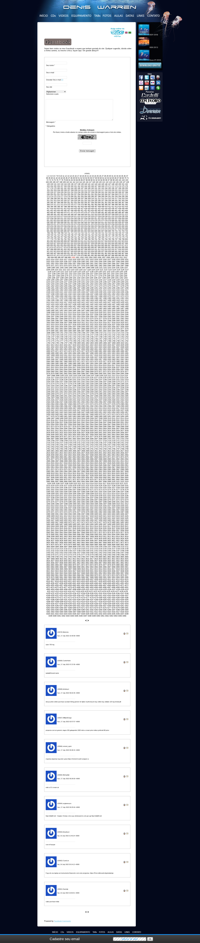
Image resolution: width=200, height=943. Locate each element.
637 (61, 227)
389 (116, 205)
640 (72, 227)
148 (112, 184)
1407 (105, 300)
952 (72, 253)
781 (61, 239)
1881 (100, 351)
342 (119, 200)
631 (123, 225)
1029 (118, 259)
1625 (61, 325)
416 (126, 207)
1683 (65, 331)
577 (102, 221)
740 (85, 235)
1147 (49, 274)
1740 (65, 337)
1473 (61, 308)
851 (55, 245)
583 (123, 221)
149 (116, 184)
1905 (122, 353)
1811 (126, 343)
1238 (113, 282)
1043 (96, 262)
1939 (105, 357)
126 (120, 182)
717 (89, 233)
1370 (109, 296)
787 (82, 239)
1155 (83, 274)
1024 (96, 259)
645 (89, 227)
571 (82, 221)
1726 (87, 335)
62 (106, 178)
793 (102, 239)
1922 (113, 355)
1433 (52, 304)
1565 (48, 319)
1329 (96, 292)
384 (99, 205)
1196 (95, 278)
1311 (100, 290)
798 (119, 239)
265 (102, 194)
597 (89, 223)
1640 (126, 325)
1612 (87, 323)
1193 (83, 278)
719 (95, 233)
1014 (52, 259)
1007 (104, 257)
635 (55, 227)
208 (72, 190)
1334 (118, 292)
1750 (109, 337)
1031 (126, 259)
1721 (65, 335)
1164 (121, 274)
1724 (79, 335)
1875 (74, 351)
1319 (52, 292)
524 (85, 217)
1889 (52, 353)
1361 (70, 296)
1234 (96, 282)
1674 (109, 329)
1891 (61, 353)
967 (123, 253)
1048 (118, 262)
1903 (113, 353)
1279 (126, 286)
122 (107, 182)
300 (58, 198)
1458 (79, 306)
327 (68, 200)
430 (92, 209)
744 (99, 235)
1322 (65, 292)
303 (68, 198)
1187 (57, 278)
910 (92, 249)
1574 (87, 319)
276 (58, 196)
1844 (105, 347)
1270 (87, 286)
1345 (83, 294)
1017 (65, 259)
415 (123, 207)
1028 (113, 259)
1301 (57, 290)
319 (123, 198)
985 (102, 255)
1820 (83, 345)
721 (102, 233)
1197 (100, 278)
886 (92, 247)
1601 (122, 321)
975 (68, 255)
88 (87, 180)
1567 (57, 319)
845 (116, 243)
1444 (100, 304)
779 (55, 239)
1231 (83, 282)
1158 (96, 274)
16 (76, 176)
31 (112, 176)
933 (89, 251)
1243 (52, 284)
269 (116, 194)
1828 (118, 345)
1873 (65, 351)
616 (72, 225)
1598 (109, 321)
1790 (118, 341)
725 (116, 233)
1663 (61, 329)
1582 (122, 319)
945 (48, 253)
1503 (109, 310)
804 (58, 241)
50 (76, 178)
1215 (96, 280)
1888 (48, 353)
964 (112, 253)
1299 (48, 290)
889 (102, 247)
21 (88, 176)
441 (48, 211)
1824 (100, 345)
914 (106, 249)
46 (66, 178)
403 (82, 207)
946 (51, 253)
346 (51, 202)
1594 (92, 321)
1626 (65, 325)
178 (51, 188)
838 (92, 243)
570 (78, 221)
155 (55, 186)
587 (55, 223)
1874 (70, 351)
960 (99, 253)
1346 (87, 294)
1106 (122, 268)
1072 (57, 266)
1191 (74, 278)
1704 (74, 333)
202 (51, 190)
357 (89, 202)
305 (75, 198)
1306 (79, 290)
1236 (105, 282)
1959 (109, 359)
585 (48, 223)
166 (92, 186)
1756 (52, 339)
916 (112, 249)
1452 (52, 306)
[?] (62, 80)
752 (126, 235)
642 (78, 227)
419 (55, 209)
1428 (113, 302)
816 (99, 241)
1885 (118, 351)
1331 (105, 292)
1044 (100, 262)
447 (68, 211)
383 (95, 205)
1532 (70, 314)
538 (51, 219)
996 (59, 257)
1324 (74, 292)
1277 (118, 286)
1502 (105, 310)
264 (99, 194)
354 (78, 202)
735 (68, 235)
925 (61, 251)
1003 (86, 257)
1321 (61, 292)
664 (72, 229)
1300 (53, 290)
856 (72, 245)
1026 (105, 259)
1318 (48, 292)
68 (120, 178)
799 (123, 239)
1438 (74, 304)
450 (78, 211)
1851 (52, 349)
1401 (79, 300)
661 (61, 229)
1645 (65, 327)
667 (82, 229)
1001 (77, 257)
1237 (109, 282)
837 (89, 243)
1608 (70, 323)
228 (58, 192)
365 (116, 202)
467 (55, 213)
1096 (79, 268)
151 (123, 184)
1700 (57, 333)
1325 (79, 292)
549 (89, 219)
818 (106, 241)
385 (102, 205)
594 (78, 223)
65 (113, 178)
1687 (83, 331)
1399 (70, 300)
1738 (57, 337)
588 (58, 223)
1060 (87, 264)
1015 (57, 259)
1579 (109, 319)
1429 (118, 302)
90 (92, 180)
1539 (100, 314)
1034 (57, 262)
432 (99, 209)
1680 (52, 331)
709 (62, 233)
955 (82, 253)
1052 (52, 264)
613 (61, 225)
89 (89, 180)
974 (65, 255)
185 (75, 188)
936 (99, 251)
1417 (65, 302)
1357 (52, 296)
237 (89, 192)
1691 (100, 331)
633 (48, 227)
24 (95, 176)
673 (102, 229)
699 (109, 231)
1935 (87, 357)
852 (58, 245)
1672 (100, 329)
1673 (105, 329)
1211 (79, 280)
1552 (74, 317)
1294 (109, 288)
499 (82, 215)
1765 (92, 339)
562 (51, 221)
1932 (74, 357)
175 (123, 186)
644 (85, 227)
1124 (114, 270)
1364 (83, 296)
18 (80, 176)
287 (95, 196)
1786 (100, 341)
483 (109, 213)
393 (48, 207)
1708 (92, 333)
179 (55, 188)
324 (58, 200)
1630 (83, 325)
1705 (79, 333)
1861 (96, 349)
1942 (118, 357)
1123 (110, 270)
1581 (118, 319)
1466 (113, 306)
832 (72, 243)
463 (123, 211)
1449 (122, 304)
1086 (118, 266)
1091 (57, 268)
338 (106, 200)
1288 (83, 288)
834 (78, 243)
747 (109, 235)
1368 (100, 296)
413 (116, 207)
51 (79, 178)
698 (106, 231)
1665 (70, 329)
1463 (100, 306)
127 (124, 182)
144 (99, 184)
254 (65, 194)
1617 (109, 323)
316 (112, 198)
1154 (79, 274)
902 (65, 249)
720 (99, 233)
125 (117, 182)
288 (99, 196)
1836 (70, 347)
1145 (121, 272)
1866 (118, 349)
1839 (83, 347)
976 (72, 255)
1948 (61, 359)
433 (102, 209)
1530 (61, 314)
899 (55, 249)
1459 (83, 306)
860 (85, 245)
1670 (92, 329)
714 (78, 233)
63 (108, 178)
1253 (96, 284)
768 (99, 237)
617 (75, 225)
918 (119, 249)
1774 (48, 341)
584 (126, 221)
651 (109, 227)
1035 (61, 262)
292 (112, 196)
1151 (66, 274)
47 (69, 178)
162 (78, 186)
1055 (65, 264)
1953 (83, 359)
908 (85, 249)
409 (102, 207)
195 (109, 188)
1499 (92, 310)
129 (48, 184)
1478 (83, 308)
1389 (109, 298)
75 (55, 180)
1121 (101, 270)
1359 (61, 296)
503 (96, 215)
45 (64, 178)
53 (84, 178)
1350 (105, 294)
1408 (109, 300)
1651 (92, 327)
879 (68, 247)
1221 (122, 280)
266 (106, 194)
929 (75, 251)
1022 (87, 259)
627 (109, 225)
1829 (122, 345)
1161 (108, 274)
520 (72, 217)
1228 (70, 282)
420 (58, 209)
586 (51, 223)
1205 (53, 280)
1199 (108, 278)
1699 (53, 333)
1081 (96, 266)
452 (85, 211)
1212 (83, 280)
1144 (117, 272)
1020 (79, 259)
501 (89, 215)
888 (99, 247)
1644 (61, 327)
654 (119, 227)
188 (85, 188)
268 (112, 194)
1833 (57, 347)
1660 (48, 329)
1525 (122, 312)
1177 (96, 276)
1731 (109, 335)
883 (82, 247)
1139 (96, 272)
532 (112, 217)
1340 (61, 294)
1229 (74, 282)
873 (48, 247)
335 (95, 200)
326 (65, 200)
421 (61, 209)
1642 (52, 327)
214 (92, 190)
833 (75, 243)
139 (82, 184)
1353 (118, 294)
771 (109, 237)
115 (83, 182)
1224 (52, 282)
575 (95, 221)
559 (123, 219)
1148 (54, 274)
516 (58, 217)
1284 (65, 288)
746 (106, 235)
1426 (105, 302)
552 (99, 219)
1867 (122, 349)
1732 (113, 335)
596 (85, 223)
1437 (70, 304)
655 (123, 227)
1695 (118, 331)
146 (106, 184)
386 (106, 205)
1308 (87, 290)
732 (58, 235)
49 (74, 178)
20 (85, 176)
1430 (122, 302)
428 (85, 209)
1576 (96, 319)
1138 (91, 272)
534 (119, 217)
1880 (96, 351)
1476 (74, 308)
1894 (74, 353)
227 (55, 192)
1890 (57, 353)
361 (102, 202)
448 (72, 211)
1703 (70, 333)
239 (95, 192)
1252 (92, 284)
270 (119, 194)
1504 (113, 310)
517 (61, 217)
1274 (105, 286)
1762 (79, 339)
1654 (105, 327)
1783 (87, 341)
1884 (113, 351)
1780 (74, 341)
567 (68, 221)
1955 (92, 359)
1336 (126, 292)
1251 (87, 284)
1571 (74, 319)
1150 (62, 274)
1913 (74, 355)
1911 (65, 355)
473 (75, 213)
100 (116, 180)
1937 (96, 357)
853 (61, 245)
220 (112, 190)
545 (75, 219)
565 (61, 221)
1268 (79, 286)
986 (106, 255)
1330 (100, 292)
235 (82, 192)
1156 (87, 274)
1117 (85, 270)
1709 (96, 333)
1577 (100, 319)
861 (89, 245)
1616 (105, 323)
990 (119, 255)
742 (92, 235)
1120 (97, 270)
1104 (113, 268)
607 (123, 223)
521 (75, 217)
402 (79, 207)
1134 (75, 272)
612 (58, 225)
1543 (118, 314)
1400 (74, 300)
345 (48, 202)
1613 (92, 323)
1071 (52, 266)
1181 (113, 276)
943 (123, 251)
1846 (113, 347)
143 (95, 184)
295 (123, 196)
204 (58, 190)
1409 (114, 300)
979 (82, 255)
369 (48, 205)
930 (78, 251)
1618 (113, 323)
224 (126, 190)
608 (126, 223)
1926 (48, 357)
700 (112, 231)
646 (92, 227)
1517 (87, 312)
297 (48, 198)
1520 (100, 312)
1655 (109, 327)
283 (82, 196)
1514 (74, 312)
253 (61, 194)
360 (99, 202)
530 (106, 217)
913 (102, 249)
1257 (113, 284)
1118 (89, 270)
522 (78, 217)
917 (116, 249)
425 (75, 209)
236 (85, 192)
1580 (113, 319)
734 (65, 235)
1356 (48, 296)
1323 (70, 292)
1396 (57, 300)
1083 (105, 266)
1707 (87, 333)
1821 (87, 345)
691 (82, 231)
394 (51, 207)
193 (102, 188)
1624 (57, 325)
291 (109, 196)
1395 (53, 300)
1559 (105, 317)
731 (55, 235)
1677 (122, 329)
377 (75, 205)
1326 (83, 292)
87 (84, 180)
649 (102, 227)
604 (112, 223)
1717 (48, 335)
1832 (52, 347)
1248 (74, 284)
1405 (96, 300)
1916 (87, 355)
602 (106, 223)
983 (95, 255)
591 (68, 223)
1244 (57, 284)
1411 (122, 300)
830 (65, 243)
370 (51, 205)
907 (82, 249)
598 (92, 223)
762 (78, 237)
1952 (79, 359)
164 (85, 186)
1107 (126, 268)
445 (61, 211)
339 (109, 200)
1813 (52, 345)
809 (75, 241)
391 (123, 205)
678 (119, 229)
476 (85, 213)
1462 (96, 306)
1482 (100, 308)
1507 (126, 310)
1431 (126, 302)
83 (74, 180)
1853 (61, 349)
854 (65, 245)
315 (109, 198)
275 (55, 196)
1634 (100, 325)
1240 (122, 282)
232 (72, 192)
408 (99, 207)
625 (102, 225)
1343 (74, 294)
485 (116, 213)
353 (75, 202)
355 (82, 202)
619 (82, 225)
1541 (109, 314)
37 (127, 176)
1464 (105, 306)
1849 (126, 347)
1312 (105, 290)
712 (72, 233)
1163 (117, 274)
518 (65, 217)
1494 (70, 310)
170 (106, 186)
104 (47, 182)
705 (48, 233)
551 (95, 219)
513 (48, 217)
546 (78, 219)
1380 (70, 298)
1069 (126, 264)
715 (82, 233)
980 (85, 255)
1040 (83, 262)
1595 (96, 321)
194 (106, 188)
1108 (48, 270)
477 (89, 213)
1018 (70, 259)
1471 (52, 308)
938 (106, 251)
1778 (65, 341)
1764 (87, 339)
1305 (74, 290)
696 (99, 231)
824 (126, 241)
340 (112, 200)
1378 (61, 298)
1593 (87, 321)
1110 (56, 270)
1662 (57, 329)
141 (89, 184)
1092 (62, 268)
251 (55, 194)
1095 (75, 268)
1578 (105, 319)
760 (72, 237)
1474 (65, 308)
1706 (83, 333)
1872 (61, 351)
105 (50, 182)
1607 (66, 323)
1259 (122, 284)
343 (123, 200)
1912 (70, 355)
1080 (92, 266)
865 (102, 245)
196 (112, 188)
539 (55, 219)
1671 (96, 329)
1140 (100, 272)
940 (112, 251)
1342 (70, 294)
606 (119, 223)
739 (82, 235)
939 (109, 251)
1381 (74, 298)
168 (99, 186)
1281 (52, 288)
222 (119, 190)
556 (112, 219)
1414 (52, 302)
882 (78, 247)
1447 (113, 304)
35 (122, 176)
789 (89, 239)
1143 (113, 272)
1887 (126, 351)
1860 (92, 349)
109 (64, 182)
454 (92, 211)
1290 (92, 288)
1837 (74, 347)
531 (109, 217)
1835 (65, 347)
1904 (118, 353)
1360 (65, 296)
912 (99, 249)
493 (62, 215)
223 (123, 190)
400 (72, 207)
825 (48, 243)
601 (102, 223)
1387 (100, 298)
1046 (109, 262)
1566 (52, 319)
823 (123, 241)
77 (60, 180)
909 (89, 249)
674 (106, 229)
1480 (92, 308)
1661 (52, 329)
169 (102, 186)
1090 (53, 268)
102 (123, 180)
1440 (83, 304)
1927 (52, 357)
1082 (100, 266)
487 (123, 213)
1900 (100, 353)
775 (123, 237)
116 (87, 182)
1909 (57, 355)
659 (55, 229)
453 (89, 211)
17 (78, 176)
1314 (113, 290)
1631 (87, 325)
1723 (74, 335)
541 (61, 219)
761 (75, 237)
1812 (48, 345)
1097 (83, 268)
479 (95, 213)
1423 (92, 302)
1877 (83, 351)
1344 (79, 294)
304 (72, 198)
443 (55, 211)
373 (61, 205)
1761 (74, 339)
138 (78, 184)
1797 (66, 343)
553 (102, 219)
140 (85, 184)
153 (48, 186)
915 (109, 249)
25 (98, 176)
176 (126, 186)
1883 (109, 351)
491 (55, 215)
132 (58, 184)
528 (99, 217)
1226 (61, 282)
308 (85, 198)
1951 (74, 359)
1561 (113, 317)
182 (65, 188)
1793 (48, 343)
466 (51, 213)
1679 (48, 331)
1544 (122, 314)
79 (65, 180)
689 (75, 231)
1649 (83, 327)
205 (62, 190)
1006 (99, 257)
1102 (105, 268)
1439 (79, 304)
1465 (109, 306)
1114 (72, 270)
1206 (57, 280)
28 (105, 176)
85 (79, 180)
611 (55, 225)
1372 (118, 296)
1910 (61, 355)
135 (68, 184)
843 (109, 243)
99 (114, 180)
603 (109, 223)
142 (92, 184)
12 (66, 176)
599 (95, 223)
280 (72, 196)
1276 (113, 286)
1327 (87, 292)
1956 (96, 359)
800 (126, 239)
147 (109, 184)
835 (82, 243)
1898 (92, 353)
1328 (92, 292)
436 (112, 209)
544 (72, 219)
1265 (65, 286)
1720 (61, 335)
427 (82, 209)
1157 (91, 274)
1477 (79, 308)
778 (51, 239)
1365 (87, 296)
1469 (126, 306)
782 (65, 239)
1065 (109, 264)
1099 (92, 268)
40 (52, 178)
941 (116, 251)
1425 (100, 302)
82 (72, 180)
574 (92, 221)
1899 (96, 353)
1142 (108, 272)
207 (68, 190)
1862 (100, 349)
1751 (113, 337)
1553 (79, 317)
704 (126, 231)
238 (92, 192)
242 (106, 192)
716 (85, 233)
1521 (105, 312)
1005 (95, 257)
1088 (126, 266)
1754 (126, 337)
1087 (122, 266)
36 (125, 176)
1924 (122, 355)
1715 (122, 333)
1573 (83, 319)
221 (116, 190)
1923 (118, 355)
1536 (87, 314)
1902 (109, 353)
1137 (87, 272)
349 (61, 202)
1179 (104, 276)
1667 (79, 329)
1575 (92, 319)
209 (75, 190)
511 (123, 215)
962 (106, 253)
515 (55, 217)
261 (89, 194)
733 (61, 235)
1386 (96, 298)
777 (48, 239)
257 (75, 194)
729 (48, 235)
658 (51, 229)
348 (58, 202)
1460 (87, 306)
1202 (121, 278)
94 (101, 180)
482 (106, 213)
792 (99, 239)
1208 (66, 280)
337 (102, 200)
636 (58, 227)
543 (68, 219)
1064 (105, 264)
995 (55, 257)
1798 (70, 343)
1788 (109, 341)
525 (89, 217)
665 (75, 229)
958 (92, 253)
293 (116, 196)
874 (51, 247)
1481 (96, 308)
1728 (96, 335)
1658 (122, 327)
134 (65, 184)
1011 (121, 257)
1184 (125, 276)
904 (72, 249)
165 (89, 186)
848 (126, 243)
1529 (57, 314)
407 (96, 207)
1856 (74, 349)
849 (48, 245)
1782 (83, 341)
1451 (48, 306)
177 (48, 188)
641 (75, 227)
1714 (118, 333)
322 (51, 200)
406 (92, 207)
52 (81, 178)
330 (78, 200)
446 (65, 211)
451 (82, 211)
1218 (109, 280)
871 (123, 245)
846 (119, 243)
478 (92, 213)
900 (58, 249)
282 (78, 196)
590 (65, 223)
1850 (48, 349)
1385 (92, 298)
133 (61, 184)
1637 (113, 325)
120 (100, 182)
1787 (105, 341)
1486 (118, 308)
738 (78, 235)
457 (102, 211)
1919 (100, 355)
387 (109, 205)
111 (71, 182)
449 (75, 211)
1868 (126, 349)
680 (126, 229)
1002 (82, 257)
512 (126, 215)
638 (65, 227)
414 (119, 207)
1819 (79, 345)
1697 (126, 331)
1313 (109, 290)
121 (103, 182)
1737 (52, 337)
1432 (48, 304)
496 (72, 215)
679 (123, 229)
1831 (48, 347)
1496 (79, 310)
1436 (65, 304)
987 (109, 255)
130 (51, 184)
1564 (126, 317)
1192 (79, 278)
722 (106, 233)
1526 (126, 312)
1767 (100, 339)
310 (92, 198)
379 (82, 205)
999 (69, 257)
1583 (126, 319)
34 (120, 176)
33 (117, 176)
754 (51, 237)
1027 (109, 259)
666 (78, 229)
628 (112, 225)
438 (119, 209)
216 (99, 190)
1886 (122, 351)
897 (48, 249)
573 (89, 221)
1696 (122, 331)
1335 (122, 292)
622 (92, 225)
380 (85, 205)
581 (116, 221)
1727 (92, 335)
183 (68, 188)
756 (58, 237)
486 (119, 213)
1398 (66, 300)
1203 (125, 278)
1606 (61, 323)
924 (58, 251)
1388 (105, 298)
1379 (65, 298)
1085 (113, 266)
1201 (117, 278)
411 (109, 207)
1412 (126, 300)
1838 (79, 347)
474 (78, 213)
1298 (126, 288)
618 (78, 225)
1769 (109, 339)
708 (58, 233)
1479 (87, 308)
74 (52, 180)
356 (85, 202)
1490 (52, 310)
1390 (113, 298)
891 (109, 247)
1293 (105, 288)
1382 (79, 298)
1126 (122, 270)
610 (51, 225)
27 (103, 176)
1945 (48, 359)
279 (68, 196)
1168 (58, 276)
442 (51, 211)
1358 (57, 296)
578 (106, 221)
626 (106, 225)
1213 (87, 280)
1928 (57, 357)
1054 (61, 264)
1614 (96, 323)
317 (116, 198)
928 (72, 251)
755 (55, 237)
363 (109, 202)
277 (61, 196)
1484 (109, 308)
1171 (70, 276)
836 (85, 243)
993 (48, 257)
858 (78, 245)
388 (112, 205)
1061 (92, 264)
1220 (118, 280)
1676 (118, 329)
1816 (65, 345)
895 (123, 247)
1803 (92, 343)
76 (57, 180)
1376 (52, 298)
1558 (100, 317)
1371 (113, 296)
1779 (70, 341)
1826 (109, 345)
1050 (126, 262)
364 (112, 202)
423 (68, 209)
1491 (57, 310)
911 (96, 249)
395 (55, 207)
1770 (113, 339)
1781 (79, 341)
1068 (122, 264)
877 (61, 247)
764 (85, 237)
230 (65, 192)
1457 (74, 306)
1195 (91, 278)
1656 (113, 327)
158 (65, 186)
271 (123, 194)
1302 (61, 290)
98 (111, 180)
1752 (118, 337)
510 (119, 215)
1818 (74, 345)
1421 (83, 302)
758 (65, 237)
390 (119, 205)
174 (119, 186)
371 (55, 205)
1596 (100, 321)
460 (112, 211)
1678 (126, 329)
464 (126, 211)
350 (65, 202)
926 (65, 251)
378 (78, 205)
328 (72, 200)
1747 (96, 337)
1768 (105, 339)
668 (85, 229)
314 (106, 198)
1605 (57, 323)
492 (58, 215)
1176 (91, 276)
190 (92, 188)
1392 (122, 298)
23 (93, 176)
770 (106, 237)
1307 (83, 290)
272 (126, 194)
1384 (87, 298)
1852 (57, 349)
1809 (118, 343)
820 (112, 241)
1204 (48, 280)
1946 (52, 359)
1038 (74, 262)
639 (68, 227)
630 (119, 225)
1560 (109, 317)
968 (126, 253)
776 (126, 237)
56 (91, 178)
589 (61, 223)
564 (58, 221)
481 (102, 213)
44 (62, 178)
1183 (121, 276)
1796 (61, 343)
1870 (52, 351)
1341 (65, 294)
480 (99, 213)
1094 (70, 268)
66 (115, 178)
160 (72, 186)
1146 (125, 272)
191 (95, 188)
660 (58, 229)
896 (126, 247)
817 (102, 241)
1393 (126, 298)
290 (106, 196)
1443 (96, 304)
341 (116, 200)
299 (55, 198)
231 (68, 192)
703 (123, 231)
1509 (53, 312)
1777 (61, 341)
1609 (74, 323)
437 (116, 209)
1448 (118, 304)
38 (47, 178)
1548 (57, 317)
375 (68, 205)
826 (51, 243)
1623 (52, 325)
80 (67, 180)
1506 (122, 310)
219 (109, 190)
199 (123, 188)
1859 (87, 349)
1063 (100, 264)
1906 (126, 353)
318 (119, 198)
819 (109, 241)
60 (101, 178)
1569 (65, 319)
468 (58, 213)
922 (51, 251)
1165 (125, 274)
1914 (79, 355)
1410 (118, 300)
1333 (113, 292)
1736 (48, 337)
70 (125, 178)
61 (103, 178)
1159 (100, 274)
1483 (105, 308)
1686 (79, 331)
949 (61, 253)
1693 (109, 331)
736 (72, 235)
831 (68, 243)
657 (48, 229)
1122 (105, 270)
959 (95, 253)
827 (55, 243)
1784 (92, 341)
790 (92, 239)
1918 (96, 355)
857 (75, 245)
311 (96, 198)
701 (116, 231)
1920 (105, 355)
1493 (65, 310)
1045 (105, 262)
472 (72, 213)
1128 (49, 272)
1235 (100, 282)
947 (55, 253)
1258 (118, 284)
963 (109, 253)
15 (73, 176)
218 (106, 190)
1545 (126, 314)
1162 (113, 274)
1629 (79, 325)
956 (85, 253)
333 (89, 200)
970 (51, 255)
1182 (117, 276)
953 (75, 253)
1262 (52, 286)
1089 (49, 268)
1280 (48, 288)
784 (72, 239)
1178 (100, 276)
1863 (105, 349)
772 (112, 237)
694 (92, 231)
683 (55, 231)
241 (102, 192)
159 (68, 186)
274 (51, 196)
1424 (96, 302)
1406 (100, 300)
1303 (66, 290)
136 (72, 184)
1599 (113, 321)
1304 (70, 290)
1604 (53, 323)
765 (89, 237)
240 (99, 192)
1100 (96, 268)
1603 (48, 323)
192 (99, 188)
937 (102, 251)
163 (82, 186)
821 (116, 241)
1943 (122, 357)
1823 (96, 345)
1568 (61, 319)
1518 (92, 312)
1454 (61, 306)
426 (78, 209)
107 (57, 182)
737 (75, 235)
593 (75, 223)
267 (109, 194)
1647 (74, 327)
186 (78, 188)
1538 (96, 314)
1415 (57, 302)
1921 (109, 355)
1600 (118, 321)
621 (89, 225)
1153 (75, 274)
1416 (61, 302)
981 (89, 255)
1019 (74, 259)
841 (102, 243)
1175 (87, 276)
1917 (92, 355)
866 (106, 245)
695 (95, 231)
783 (68, 239)
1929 (61, 357)
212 (85, 190)
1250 (83, 284)
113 (77, 182)
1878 (87, 351)
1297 (122, 288)
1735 (126, 335)
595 (82, 223)
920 (126, 249)
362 (106, 202)
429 (89, 209)
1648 (79, 327)
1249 (79, 284)
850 (51, 245)
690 (78, 231)
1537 (92, 314)
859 (82, 245)
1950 (70, 359)
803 (55, 241)
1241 (126, 282)
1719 (57, 335)
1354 (122, 294)
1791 (122, 341)
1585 (52, 321)
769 (102, 237)
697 (102, 231)
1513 (70, 312)
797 (116, 239)
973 (61, 255)
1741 (70, 337)
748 (112, 235)
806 (65, 241)
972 (58, 255)
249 (48, 194)
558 (119, 219)
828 (58, 243)
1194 (87, 278)
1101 (101, 268)
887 (95, 247)
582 (119, 221)
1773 (126, 339)
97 (109, 180)
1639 (122, 325)
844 (112, 243)
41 (54, 178)
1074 (65, 266)
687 (68, 231)
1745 (87, 337)
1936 (92, 357)
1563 (122, 317)
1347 (92, 294)
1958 (105, 359)
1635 (105, 325)
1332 (109, 292)
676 (112, 229)
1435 (61, 304)
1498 (87, 310)
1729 (100, 335)
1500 (96, 310)
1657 (118, 327)
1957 (100, 359)
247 (123, 192)
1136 (83, 272)
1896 (83, 353)
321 (48, 200)
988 (112, 255)
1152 (70, 274)
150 (119, 184)
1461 (92, 306)
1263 (57, 286)
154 (51, 186)
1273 (100, 286)
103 (126, 180)
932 (85, 251)
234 (78, 192)
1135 (79, 272)
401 (75, 207)
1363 (79, 296)
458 (106, 211)
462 (119, 211)
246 (119, 192)
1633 (96, 325)
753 (48, 237)
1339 (57, 294)
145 (102, 184)
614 (65, 225)
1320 (57, 292)
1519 (96, 312)
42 (57, 178)
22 (90, 176)
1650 (87, 327)
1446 (109, 304)
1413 (48, 302)
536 (126, 217)
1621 (126, 323)
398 (65, 207)
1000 (73, 257)
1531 (65, 314)
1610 (79, 323)
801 (48, 241)
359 (95, 202)
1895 (79, 353)
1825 (105, 345)
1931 (70, 357)
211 (82, 190)
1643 (57, 327)
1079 (87, 266)
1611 (83, 323)
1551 (70, 317)
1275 (109, 286)
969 (48, 255)
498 (79, 215)
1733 (118, 335)
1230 (79, 282)
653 (116, 227)
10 (61, 176)
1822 (92, 345)
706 (51, 233)
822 (119, 241)
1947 (57, 359)
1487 (122, 308)
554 (106, 219)
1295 (113, 288)
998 (65, 257)
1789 (113, 341)
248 (126, 192)
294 (119, 196)
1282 (57, 288)
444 (58, 211)
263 (95, 194)
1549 (61, 317)
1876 (79, 351)
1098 (88, 268)
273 (48, 196)
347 (55, 202)
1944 (126, 357)
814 (92, 241)
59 (98, 178)
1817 (70, 345)
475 (82, 213)
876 (58, 247)
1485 (113, 308)
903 (68, 249)
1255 (105, 284)
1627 (70, 325)
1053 (57, 264)
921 (48, 251)
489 (48, 215)
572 (85, 221)
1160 (104, 274)
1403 (87, 300)
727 (123, 233)
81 (69, 180)
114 (80, 182)
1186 (53, 278)
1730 (105, 335)
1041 (87, 262)
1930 (65, 357)
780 (58, 239)
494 (65, 215)
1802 (87, 343)
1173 (79, 276)
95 (104, 180)
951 (68, 253)
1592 (83, 321)
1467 (118, 306)
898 (51, 249)
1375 (48, 298)
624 (99, 225)
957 (89, 253)
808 (72, 241)
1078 (83, 266)
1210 (74, 280)
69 (123, 178)
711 (68, 233)
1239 (118, 282)
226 (51, 192)
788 (85, 239)
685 (61, 231)
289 (102, 196)
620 (85, 225)
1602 (126, 321)
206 (65, 190)
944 (126, 251)
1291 (96, 288)
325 (61, 200)
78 (62, 180)
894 (119, 247)
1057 (74, 264)
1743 (79, 337)
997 (62, 257)
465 (48, 213)
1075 (70, 266)
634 (51, 227)
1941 (113, 357)
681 (48, 231)
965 (116, 253)
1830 (126, 345)
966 (119, 253)
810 (79, 241)
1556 (92, 317)
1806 (105, 343)
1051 (48, 264)
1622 (48, 325)
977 (75, 255)
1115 (77, 270)
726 (119, 233)
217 (102, 190)
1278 (122, 286)
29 (107, 176)
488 (126, 213)
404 (85, 207)
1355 (126, 294)
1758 (61, 339)
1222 (126, 280)
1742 (74, 337)
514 (51, 217)
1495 (74, 310)
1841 (92, 347)
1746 (92, 337)
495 (68, 215)
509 (116, 215)
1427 (109, 302)
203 (55, 190)
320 (126, 198)
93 (99, 180)
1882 (105, 351)
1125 (118, 270)
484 (112, 213)
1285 (70, 288)
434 (106, 209)
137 (75, 184)
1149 (58, 274)
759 (68, 237)
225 (48, 192)
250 (51, 194)
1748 (100, 337)
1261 (48, 286)
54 (86, 178)
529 (102, 217)
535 (123, 217)
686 (65, 231)
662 (65, 229)
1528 (52, 314)
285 (89, 196)
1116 (81, 270)
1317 (126, 290)
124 (113, 182)
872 (126, 245)
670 (92, 229)
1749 (105, 337)
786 (78, 239)
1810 (122, 343)
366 (119, 202)
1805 (100, 343)
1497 (83, 310)
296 (126, 196)
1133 (70, 272)
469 (61, 213)
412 (112, 207)
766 (92, 237)
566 (65, 221)
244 (112, 192)
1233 (92, 282)
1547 (52, 317)
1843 (100, 347)
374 (65, 205)
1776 (57, 341)
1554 (83, 317)
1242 (48, 284)
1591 (79, 321)
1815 (61, 345)
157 (61, 186)
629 (116, 225)
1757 (57, 339)
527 (95, 217)
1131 (62, 272)
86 (82, 180)
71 (128, 178)
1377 (57, 298)
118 (93, 182)
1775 (52, 341)
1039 (79, 262)
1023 (92, 259)
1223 (48, 282)
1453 (57, 306)
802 (51, 241)
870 (119, 245)
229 (61, 192)
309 (89, 198)
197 (116, 188)
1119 (93, 270)
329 (75, 200)
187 (82, 188)
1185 (49, 278)
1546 (48, 317)
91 (94, 180)
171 (109, 186)
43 (59, 178)
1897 (87, 353)
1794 (53, 343)
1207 (61, 280)
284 (85, 196)
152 (126, 184)
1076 (74, 266)
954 (78, 253)
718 (92, 233)
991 (123, 255)
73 (50, 180)
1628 (74, 325)
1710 (100, 333)
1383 (83, 298)
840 (99, 243)
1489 (48, 310)
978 (78, 255)
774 (119, 237)
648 (99, 227)
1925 (126, 355)
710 (65, 233)
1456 (70, 306)
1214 (92, 280)
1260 (126, 284)
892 (112, 247)
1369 (105, 296)
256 (72, 194)
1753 (122, 337)
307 (82, 198)
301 (62, 198)
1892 (65, 353)
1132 (66, 272)
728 (126, 233)
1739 (61, 337)
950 (65, 253)
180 (58, 188)
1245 (61, 284)
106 (54, 182)
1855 (70, 349)
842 (106, 243)
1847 (118, 347)
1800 (79, 343)
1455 (65, 306)
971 (55, 255)
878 (65, 247)
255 (68, 194)
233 (75, 192)
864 (99, 245)
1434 (57, 304)
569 (75, 221)
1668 (83, 329)
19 (83, 176)
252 (58, 194)
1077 (79, 266)
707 (55, 233)
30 (110, 176)
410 (106, 207)
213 (89, 190)
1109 (52, 270)
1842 (96, 347)
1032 (48, 262)
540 (58, 219)
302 (65, 198)
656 (126, 227)
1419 (74, 302)
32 (115, 176)
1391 (118, 298)
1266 (70, 286)
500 (85, 215)
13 (68, 176)
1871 (57, 351)
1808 (114, 343)
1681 (57, 331)
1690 (96, 331)
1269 (83, 286)
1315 (118, 290)
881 (75, 247)
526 (92, 217)
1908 (53, 355)
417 (48, 209)
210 (79, 190)
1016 (61, 259)
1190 (70, 278)
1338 (52, 294)
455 (95, 211)
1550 (65, 317)
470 (65, 213)
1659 (126, 327)
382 (92, 205)
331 (82, 200)
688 (72, 231)
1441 (87, 304)
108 (60, 182)
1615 (100, 323)
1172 (75, 276)
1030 (122, 259)
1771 (118, 339)
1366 (92, 296)
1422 (87, 302)
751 (123, 235)
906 (79, 249)
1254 (100, 284)
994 (52, 257)
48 (71, 178)
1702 (66, 333)
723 (109, 233)
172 (112, 186)
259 (82, 194)
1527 (48, 314)
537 (48, 219)
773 (116, 237)
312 (99, 198)
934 (92, 251)
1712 (109, 333)
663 (68, 229)
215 (95, 190)
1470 (48, 308)
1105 (117, 268)
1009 (112, 257)
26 (100, 176)
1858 (83, 349)
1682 (61, 331)
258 (78, 194)
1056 (70, 264)
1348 (96, 294)
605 (116, 223)
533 (116, 217)
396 (58, 207)
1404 (92, 300)
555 (109, 219)
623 (95, 225)
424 (72, 209)
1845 (109, 347)
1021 (83, 259)
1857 (79, 349)
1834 (61, 347)
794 (106, 239)
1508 (48, 312)
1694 (113, 331)
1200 (112, 278)
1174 (83, 276)
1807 (109, 343)
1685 (74, 331)
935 (95, 251)
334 (92, 200)
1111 (60, 270)
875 (55, 247)
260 (85, 194)
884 (85, 247)
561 (48, 221)
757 (61, 237)
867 (109, 245)
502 (92, 215)
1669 (87, 329)
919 (123, 249)
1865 (113, 349)
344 (126, 200)
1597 (105, 321)
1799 (74, 343)
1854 (65, 349)
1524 (118, 312)
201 (48, 190)
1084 (109, 266)
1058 (79, 264)
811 (82, 241)
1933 (79, 357)
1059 (83, 264)
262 (92, 194)
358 (92, 202)
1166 (49, 276)
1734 (122, 335)
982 (92, 255)
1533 (74, 314)
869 (116, 245)
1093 (66, 268)
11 (63, 176)
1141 (104, 272)
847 (123, 243)
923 (55, 251)
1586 (57, 321)
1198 (104, 278)
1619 (118, 323)
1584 (48, 321)
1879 (92, 351)
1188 (62, 278)
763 (82, 237)
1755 (48, 339)
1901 (105, 353)
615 (68, 225)
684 (58, 231)
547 (82, 219)
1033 (52, 262)
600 (99, 223)
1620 (122, 323)
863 (95, 245)
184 (72, 188)
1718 (52, 335)
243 (109, 192)
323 (55, 200)
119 (97, 182)
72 (47, 180)
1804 (96, 343)
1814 (57, 345)
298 (51, 198)
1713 (113, 333)
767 (95, 237)
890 (106, 247)
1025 (100, 259)
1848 (122, 347)
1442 (92, 304)
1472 (57, 308)
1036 (65, 262)
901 (62, 249)
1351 (109, 294)
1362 (74, 296)
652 (112, 227)
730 (51, 235)
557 (116, 219)
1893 (70, 353)
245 (116, 192)
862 (92, 245)
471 (68, 213)
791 (95, 239)
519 (68, 217)
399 (68, 207)
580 (112, 221)
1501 (100, 310)
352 (72, 202)
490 (51, 215)
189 (89, 188)
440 (126, 209)
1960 (113, 359)
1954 (87, 359)
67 (118, 178)
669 (89, 229)
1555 (87, 317)
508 (113, 215)
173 (116, 186)
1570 (70, 319)
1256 (109, 284)
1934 (83, 357)
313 (102, 198)
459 (109, 211)
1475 (70, 308)
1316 (122, 290)
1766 (96, 339)
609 (48, 225)
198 (119, 188)
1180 (108, 276)
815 (95, 241)
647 (95, 227)
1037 (70, 262)
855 (68, 245)
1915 (83, 355)
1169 (62, 276)
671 (95, 229)
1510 (57, 312)
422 (65, 209)
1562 (118, 317)
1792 (126, 341)
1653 (100, 327)
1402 (83, 300)
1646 (70, 327)
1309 (92, 290)
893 (116, 247)
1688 (87, 331)
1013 (48, 259)
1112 (64, 270)
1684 (70, 331)
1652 (96, 327)
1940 (109, 357)
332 (85, 200)
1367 (96, 296)
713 (75, 233)
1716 (126, 333)
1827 (113, 345)
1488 (126, 308)
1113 (68, 270)
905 (75, 249)
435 (109, 209)
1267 (74, 286)
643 (82, 227)
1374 (126, 296)
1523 (113, 312)
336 (99, 200)
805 (62, 241)
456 (99, 211)
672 (99, 229)
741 (89, 235)
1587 (61, 321)
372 (58, 205)
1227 (65, 282)
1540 (105, 314)
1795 (57, 343)
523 (82, 217)
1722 (70, 335)
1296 (118, 288)
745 (102, 235)
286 (92, 196)
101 (120, 180)
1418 (70, 302)
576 (99, 221)
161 (75, 186)
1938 (100, 357)
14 (71, 176)
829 (61, 243)
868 (112, 245)
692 (85, 231)
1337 (48, 294)
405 (89, 207)
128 (127, 182)
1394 (48, 300)
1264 (61, 286)
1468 (122, 306)
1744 (83, 337)
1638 (118, 325)
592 (72, 223)
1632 (92, 325)
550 (92, 219)
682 (51, 231)
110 (67, 182)
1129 (54, 272)
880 (72, 247)
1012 (125, 257)
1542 (113, 314)
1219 (113, 280)
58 (96, 178)
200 (126, 188)
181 (61, 188)
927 (68, 251)
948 (58, 253)
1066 (113, 264)
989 (116, 255)
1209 (70, 280)
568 (72, 221)
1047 (113, 262)
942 (119, 251)
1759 (65, 339)
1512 (65, 312)
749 (116, 235)
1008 (108, 257)
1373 (122, 296)
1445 (105, 304)
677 (116, 229)
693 (89, 231)
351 (68, 202)
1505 (118, 310)
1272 (96, 286)
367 (123, 202)
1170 (66, 276)
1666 (74, 329)
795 (109, 239)
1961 (118, 359)
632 (126, 225)
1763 (83, 339)
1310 (96, 290)
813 (89, 241)
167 (95, 186)
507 (109, 215)
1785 (96, 341)
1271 (92, 286)
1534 (79, 314)
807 (68, 241)
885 (89, 247)
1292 (100, 288)
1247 (70, 284)
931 (82, 251)
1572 (79, 319)
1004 (91, 257)
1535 (83, 314)
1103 (109, 268)
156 (58, 186)
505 (102, 215)
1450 (126, 304)
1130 (58, 272)
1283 (61, 288)
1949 (65, 359)
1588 (65, 321)
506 (106, 215)
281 (75, 196)
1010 (117, 257)
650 (106, 227)
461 (116, 211)
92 (96, 180)
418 (51, 209)
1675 (113, 329)
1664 (65, 329)
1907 (48, 355)
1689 (92, 331)
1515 (79, 312)
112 (74, 182)
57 (93, 178)
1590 (74, 321)
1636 (109, 325)
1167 (54, 276)
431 (95, 209)
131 (55, 184)
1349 (100, 294)
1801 (83, 343)
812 (85, 241)
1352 (113, 294)
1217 (105, 280)
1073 (61, 266)
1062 (96, 264)
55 (89, 178)
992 (126, 255)
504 (99, 215)
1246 (65, 284)
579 (109, 221)
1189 (66, 278)
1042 (92, 262)
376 (72, 205)
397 (62, 207)
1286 (74, 288)
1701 (61, 333)
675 (109, 229)
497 (75, 215)
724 (112, 233)
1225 (57, 282)
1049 (122, 262)
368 (126, 202)
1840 (87, 347)
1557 (96, 317)
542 (65, 219)
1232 (87, 282)
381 (89, 205)
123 (110, 182)
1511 (61, 312)
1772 (122, 339)
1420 (79, 302)
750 (119, 235)
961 (102, 253)
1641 (48, 327)
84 (77, 180)
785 (75, 239)
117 (90, 182)
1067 (118, 264)
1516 (83, 312)
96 (106, 180)
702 (119, 231)
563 (55, 221)
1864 (109, 349)
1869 (48, 351)
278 (65, 196)
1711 (105, 333)
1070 (48, 266)
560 (126, 219)
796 (112, 239)
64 (111, 178)
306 (79, 198)
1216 (100, 280)
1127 (127, 270)
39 (49, 178)
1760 (70, 339)
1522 (109, 312)
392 (126, 205)
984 (99, 255)
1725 (83, 335)
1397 (61, 300)
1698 (48, 333)
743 (95, 235)
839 (95, 243)
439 (123, 209)
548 (85, 219)
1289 (87, 288)
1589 (70, 321)
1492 (61, 310)
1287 (79, 288)
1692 (105, 331)
